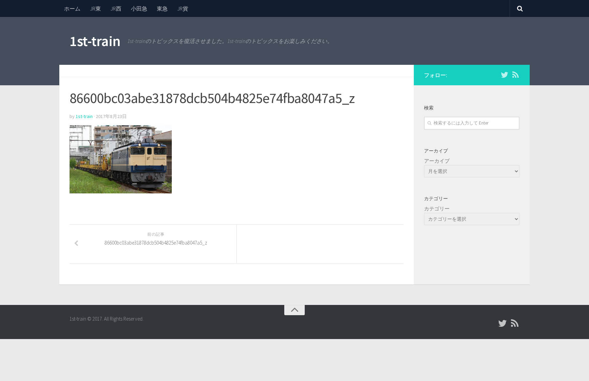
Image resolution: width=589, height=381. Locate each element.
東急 (162, 8)
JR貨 (182, 8)
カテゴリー (437, 208)
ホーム (72, 8)
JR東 (95, 8)
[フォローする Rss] (515, 75)
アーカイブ (437, 161)
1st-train (95, 41)
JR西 (115, 8)
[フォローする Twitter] (504, 75)
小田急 (139, 8)
